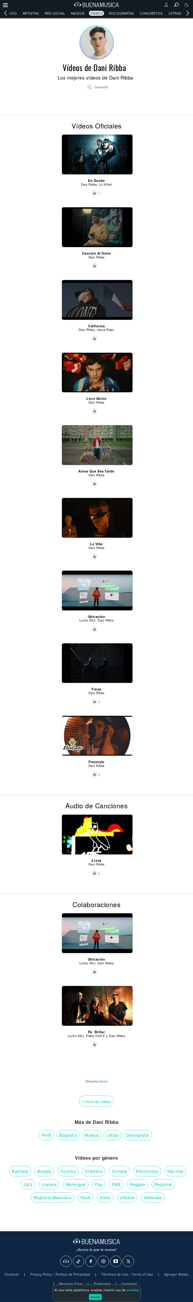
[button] (98, 87)
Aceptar (95, 1297)
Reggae (137, 1184)
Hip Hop (175, 1171)
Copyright (129, 1283)
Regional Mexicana (52, 1197)
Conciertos (151, 13)
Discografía (137, 1135)
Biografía (68, 1135)
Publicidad (102, 1283)
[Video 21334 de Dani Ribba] (96, 831)
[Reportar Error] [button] (96, 1081)
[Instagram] (103, 1261)
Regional (163, 1184)
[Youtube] (116, 1261)
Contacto (12, 1274)
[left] (5, 13)
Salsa (105, 1197)
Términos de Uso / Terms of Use (127, 1274)
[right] (187, 13)
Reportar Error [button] (71, 1283)
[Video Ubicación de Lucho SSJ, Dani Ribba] (96, 587)
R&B (116, 1184)
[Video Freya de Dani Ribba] (96, 660)
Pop (99, 1184)
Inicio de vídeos (96, 1101)
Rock (85, 1197)
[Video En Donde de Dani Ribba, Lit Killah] (96, 151)
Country (68, 1171)
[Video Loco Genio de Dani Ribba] (96, 369)
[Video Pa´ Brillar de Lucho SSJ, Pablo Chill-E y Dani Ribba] (96, 1003)
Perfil (46, 1135)
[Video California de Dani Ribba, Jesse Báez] (96, 297)
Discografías (121, 13)
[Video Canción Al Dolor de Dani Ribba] (96, 224)
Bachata (20, 1171)
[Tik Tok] (78, 1261)
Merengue (76, 1184)
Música (77, 13)
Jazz (27, 1184)
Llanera (49, 1184)
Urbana (127, 1197)
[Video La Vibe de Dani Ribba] (96, 515)
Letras (175, 13)
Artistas (31, 13)
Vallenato (153, 1197)
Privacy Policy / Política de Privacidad (60, 1274)
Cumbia (119, 1171)
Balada (44, 1171)
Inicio (11, 13)
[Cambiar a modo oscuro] (187, 5)
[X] (128, 1261)
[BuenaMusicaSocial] (66, 1261)
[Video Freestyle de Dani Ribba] (96, 732)
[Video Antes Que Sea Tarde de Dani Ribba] (96, 442)
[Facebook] (91, 1261)
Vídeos (96, 13)
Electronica (147, 1171)
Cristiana (94, 1171)
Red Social (55, 13)
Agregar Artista (176, 1274)
